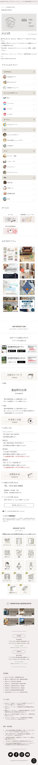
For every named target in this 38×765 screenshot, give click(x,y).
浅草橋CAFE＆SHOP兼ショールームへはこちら (19, 663)
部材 (5, 177)
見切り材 (9, 182)
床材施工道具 (11, 193)
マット (6, 151)
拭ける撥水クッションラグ (15, 140)
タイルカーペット (12, 124)
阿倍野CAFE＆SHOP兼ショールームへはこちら (19, 647)
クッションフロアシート (11, 93)
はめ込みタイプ (11, 76)
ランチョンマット (12, 172)
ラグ (5, 129)
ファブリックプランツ (11, 719)
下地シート (10, 188)
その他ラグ (10, 145)
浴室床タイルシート (13, 87)
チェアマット (11, 167)
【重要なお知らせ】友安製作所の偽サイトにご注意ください (19, 534)
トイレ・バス (11, 161)
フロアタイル (7, 71)
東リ (8, 98)
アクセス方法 (19, 645)
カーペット (7, 119)
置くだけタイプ (11, 82)
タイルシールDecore (14, 731)
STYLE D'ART (17, 760)
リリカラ (9, 114)
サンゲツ (9, 109)
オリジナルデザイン (13, 134)
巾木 (8, 199)
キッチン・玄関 (11, 156)
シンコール (10, 103)
